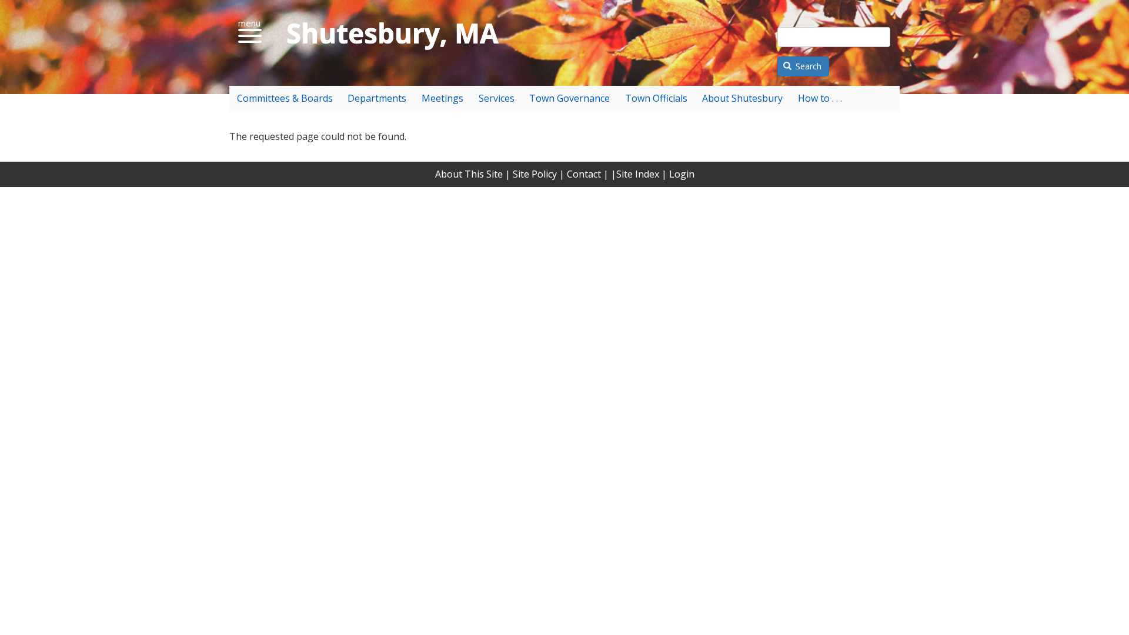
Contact (584, 174)
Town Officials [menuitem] (656, 98)
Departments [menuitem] (377, 98)
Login (681, 174)
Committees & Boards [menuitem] (285, 98)
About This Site (469, 174)
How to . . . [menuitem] (820, 98)
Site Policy (535, 174)
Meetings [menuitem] (442, 98)
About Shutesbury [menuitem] (742, 98)
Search (807, 66)
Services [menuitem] (497, 98)
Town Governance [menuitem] (569, 98)
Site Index (637, 174)
